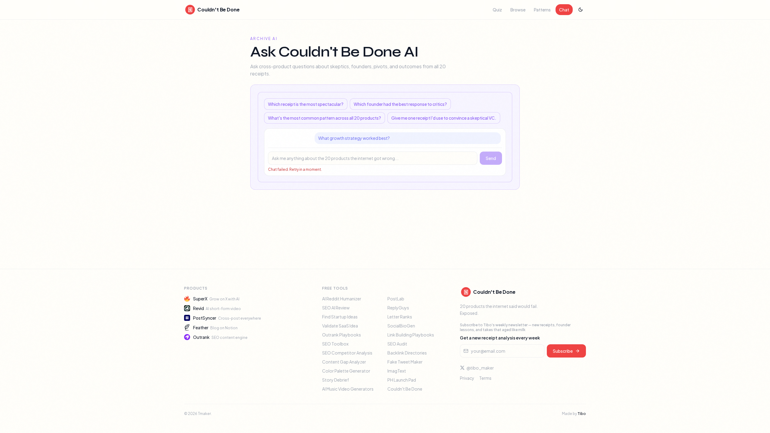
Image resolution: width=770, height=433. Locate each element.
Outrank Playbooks (341, 334)
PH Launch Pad (401, 379)
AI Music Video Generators (348, 389)
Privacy (467, 378)
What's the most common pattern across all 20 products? (324, 118)
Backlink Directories (407, 352)
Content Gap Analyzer (344, 361)
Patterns (542, 9)
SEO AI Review (336, 307)
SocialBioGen (401, 325)
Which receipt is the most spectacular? (305, 104)
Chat (564, 9)
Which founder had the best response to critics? (400, 104)
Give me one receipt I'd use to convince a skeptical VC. (443, 118)
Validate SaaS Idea (340, 325)
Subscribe (563, 351)
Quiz (497, 9)
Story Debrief (335, 379)
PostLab (395, 298)
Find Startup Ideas (340, 316)
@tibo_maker (480, 367)
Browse (517, 9)
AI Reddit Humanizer (341, 298)
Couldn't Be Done (404, 389)
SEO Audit (397, 343)
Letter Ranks (399, 316)
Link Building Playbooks (410, 334)
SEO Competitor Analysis (347, 352)
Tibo (582, 413)
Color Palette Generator (346, 370)
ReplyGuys (398, 307)
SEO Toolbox (335, 343)
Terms (485, 378)
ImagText (396, 370)
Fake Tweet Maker (405, 361)
